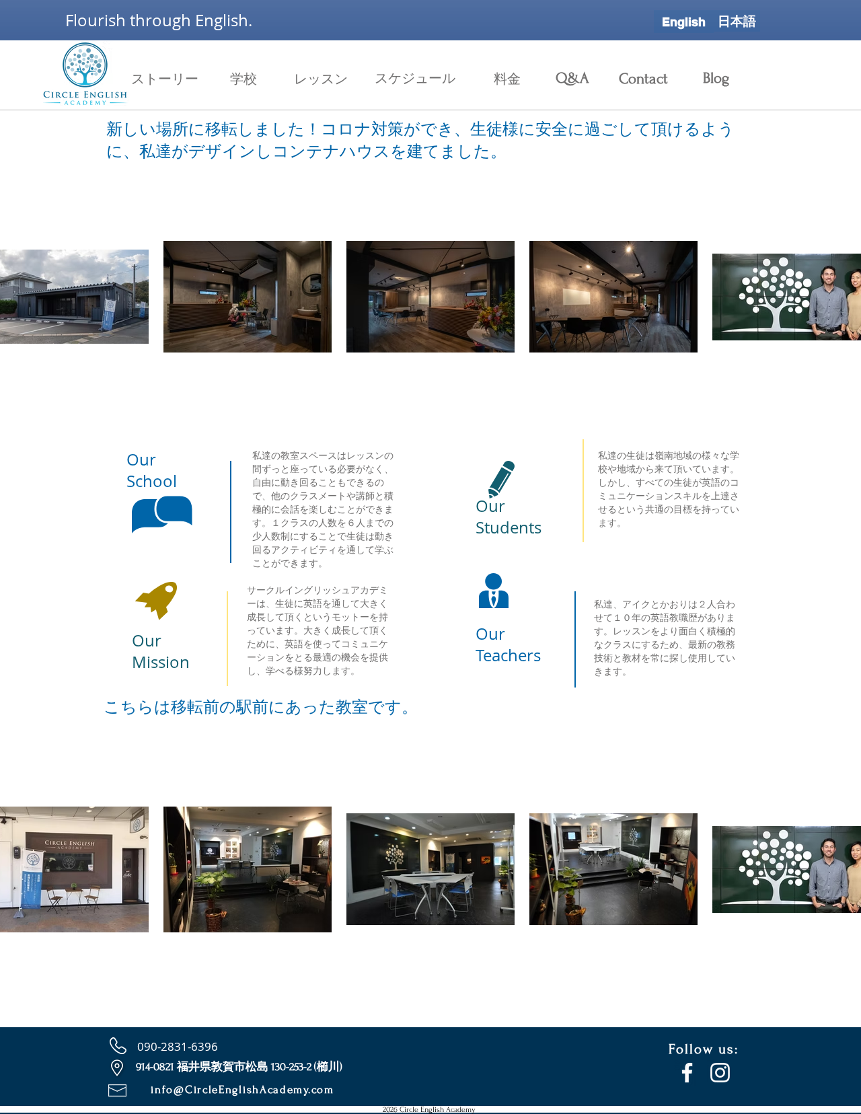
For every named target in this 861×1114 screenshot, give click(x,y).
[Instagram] (720, 1073)
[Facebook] (687, 1073)
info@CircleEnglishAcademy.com (242, 1089)
